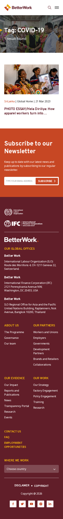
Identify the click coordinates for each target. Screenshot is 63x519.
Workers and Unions (45, 332)
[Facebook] (13, 504)
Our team (10, 343)
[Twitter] (22, 504)
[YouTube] (31, 504)
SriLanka (9, 101)
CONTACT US (12, 431)
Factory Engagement (45, 390)
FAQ (6, 437)
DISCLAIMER (21, 485)
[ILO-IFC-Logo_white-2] (13, 212)
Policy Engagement (45, 396)
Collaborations (42, 364)
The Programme (14, 332)
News (7, 400)
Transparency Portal (16, 406)
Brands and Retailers (46, 359)
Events (8, 417)
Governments (41, 343)
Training (38, 402)
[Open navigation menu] (57, 7)
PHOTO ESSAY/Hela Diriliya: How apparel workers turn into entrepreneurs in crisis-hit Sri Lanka (29, 111)
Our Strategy (41, 385)
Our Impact (11, 385)
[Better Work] (21, 239)
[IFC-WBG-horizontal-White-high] (23, 223)
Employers (39, 338)
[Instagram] (40, 504)
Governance (11, 338)
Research (9, 411)
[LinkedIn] (50, 504)
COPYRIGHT (41, 486)
